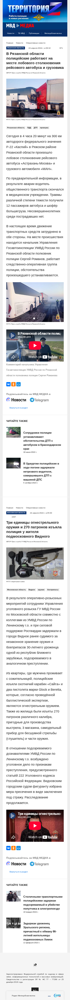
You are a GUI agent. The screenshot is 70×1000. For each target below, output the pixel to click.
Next (60, 302)
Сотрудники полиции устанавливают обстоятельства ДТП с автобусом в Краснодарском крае (42, 440)
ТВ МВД (21, 33)
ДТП (35, 128)
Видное (32, 590)
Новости (10, 33)
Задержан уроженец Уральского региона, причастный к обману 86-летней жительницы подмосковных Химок (40, 931)
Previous (10, 302)
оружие (41, 590)
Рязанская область (16, 128)
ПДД (29, 128)
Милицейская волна (53, 33)
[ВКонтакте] (8, 384)
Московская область (16, 590)
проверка (44, 128)
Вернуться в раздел (19, 408)
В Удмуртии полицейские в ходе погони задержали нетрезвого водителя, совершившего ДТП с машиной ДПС (41, 471)
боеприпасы (53, 590)
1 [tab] (34, 318)
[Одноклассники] (13, 384)
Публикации (34, 33)
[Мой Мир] (18, 384)
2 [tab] (38, 318)
